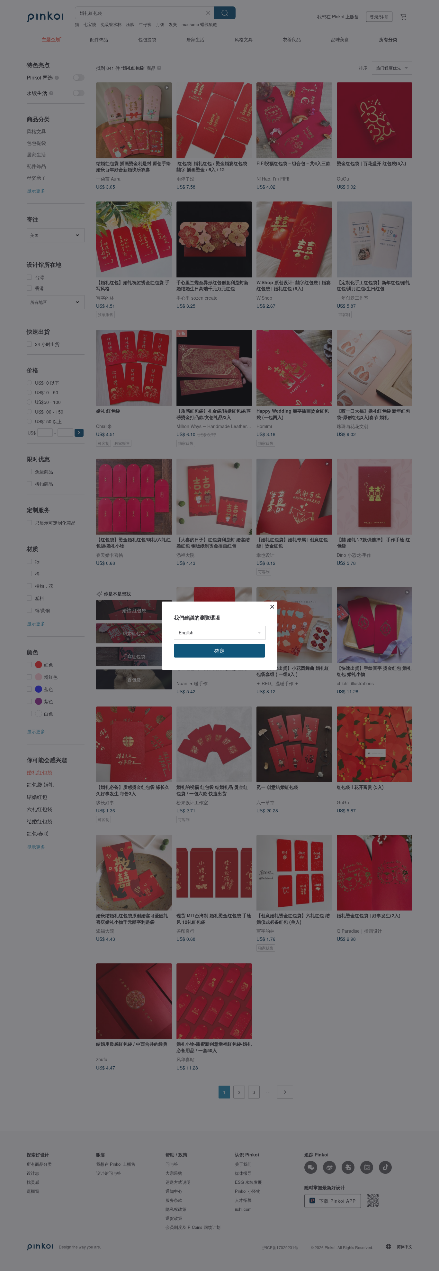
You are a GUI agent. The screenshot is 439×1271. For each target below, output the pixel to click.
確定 (219, 650)
